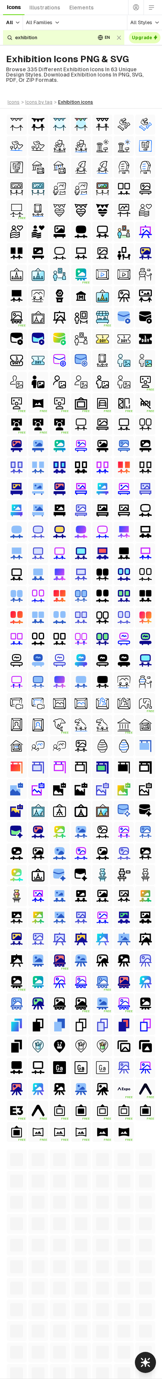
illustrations (44, 8)
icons (14, 7)
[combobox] (52, 37)
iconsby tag (38, 102)
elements (81, 8)
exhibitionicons (75, 102)
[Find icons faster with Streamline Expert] (145, 1362)
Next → (138, 1153)
